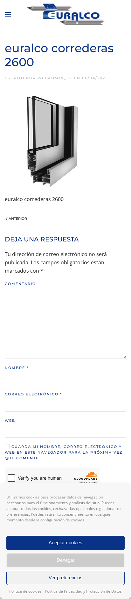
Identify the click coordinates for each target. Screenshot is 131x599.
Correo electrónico (33, 394)
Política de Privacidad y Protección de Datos (83, 591)
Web (10, 420)
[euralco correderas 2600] (52, 140)
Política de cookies (25, 591)
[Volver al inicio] (65, 14)
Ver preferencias (66, 577)
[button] (8, 14)
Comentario (20, 284)
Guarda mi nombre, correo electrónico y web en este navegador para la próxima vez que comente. (63, 452)
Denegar (65, 560)
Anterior (18, 218)
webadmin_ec (55, 78)
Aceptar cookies (65, 542)
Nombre (17, 368)
